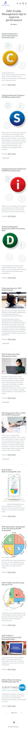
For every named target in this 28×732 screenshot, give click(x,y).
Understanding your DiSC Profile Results (11, 289)
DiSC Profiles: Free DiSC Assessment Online (11, 355)
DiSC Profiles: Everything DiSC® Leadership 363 (11, 681)
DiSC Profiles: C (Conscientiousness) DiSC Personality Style (12, 637)
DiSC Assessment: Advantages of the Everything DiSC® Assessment (13, 528)
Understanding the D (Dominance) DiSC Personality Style (13, 228)
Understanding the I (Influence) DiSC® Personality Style (14, 170)
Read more (6, 158)
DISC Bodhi (15, 726)
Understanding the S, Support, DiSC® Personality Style (13, 96)
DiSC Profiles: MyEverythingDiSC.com (11, 471)
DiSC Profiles (12, 85)
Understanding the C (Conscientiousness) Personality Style (10, 35)
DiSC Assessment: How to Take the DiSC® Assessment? (13, 414)
